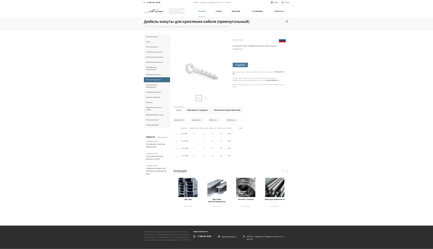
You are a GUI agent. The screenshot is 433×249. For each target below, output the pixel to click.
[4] (240, 40)
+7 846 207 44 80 (204, 236)
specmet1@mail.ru (272, 80)
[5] (242, 40)
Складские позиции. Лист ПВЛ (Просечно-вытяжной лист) (156, 171)
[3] (238, 40)
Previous (284, 171)
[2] (236, 40)
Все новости (163, 137)
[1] (234, 40)
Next (287, 171)
